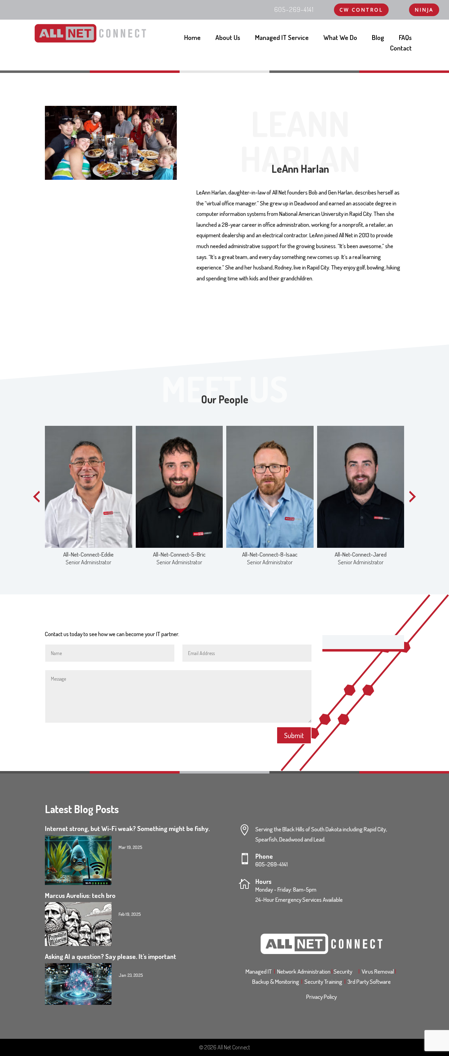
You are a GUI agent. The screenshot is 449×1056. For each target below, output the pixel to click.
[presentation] (36, 496)
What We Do (340, 38)
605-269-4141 (271, 864)
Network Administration (304, 971)
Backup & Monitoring (277, 981)
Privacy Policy (321, 996)
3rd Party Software (369, 981)
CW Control (361, 9)
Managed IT (259, 971)
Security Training (324, 981)
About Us (227, 38)
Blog (378, 38)
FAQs (405, 38)
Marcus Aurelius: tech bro (80, 895)
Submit (294, 735)
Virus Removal (379, 971)
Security (345, 971)
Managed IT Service (282, 38)
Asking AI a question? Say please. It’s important (110, 956)
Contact (401, 49)
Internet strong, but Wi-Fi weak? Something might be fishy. (127, 828)
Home (192, 38)
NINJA (424, 9)
